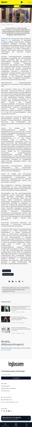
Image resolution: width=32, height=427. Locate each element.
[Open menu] (30, 2)
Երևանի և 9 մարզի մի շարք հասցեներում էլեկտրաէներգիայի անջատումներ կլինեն (19, 318)
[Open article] (5, 309)
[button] (9, 281)
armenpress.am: (6, 38)
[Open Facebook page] (1, 411)
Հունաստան (6, 271)
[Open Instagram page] (4, 411)
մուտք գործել (6, 350)
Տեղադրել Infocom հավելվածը (11, 418)
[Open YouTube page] (9, 411)
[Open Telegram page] (6, 411)
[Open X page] (11, 411)
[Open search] (28, 2)
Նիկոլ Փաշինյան (8, 274)
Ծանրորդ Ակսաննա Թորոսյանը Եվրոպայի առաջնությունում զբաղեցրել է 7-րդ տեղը (21, 329)
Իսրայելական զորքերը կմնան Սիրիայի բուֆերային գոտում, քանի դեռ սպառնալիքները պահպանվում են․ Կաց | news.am (21, 308)
